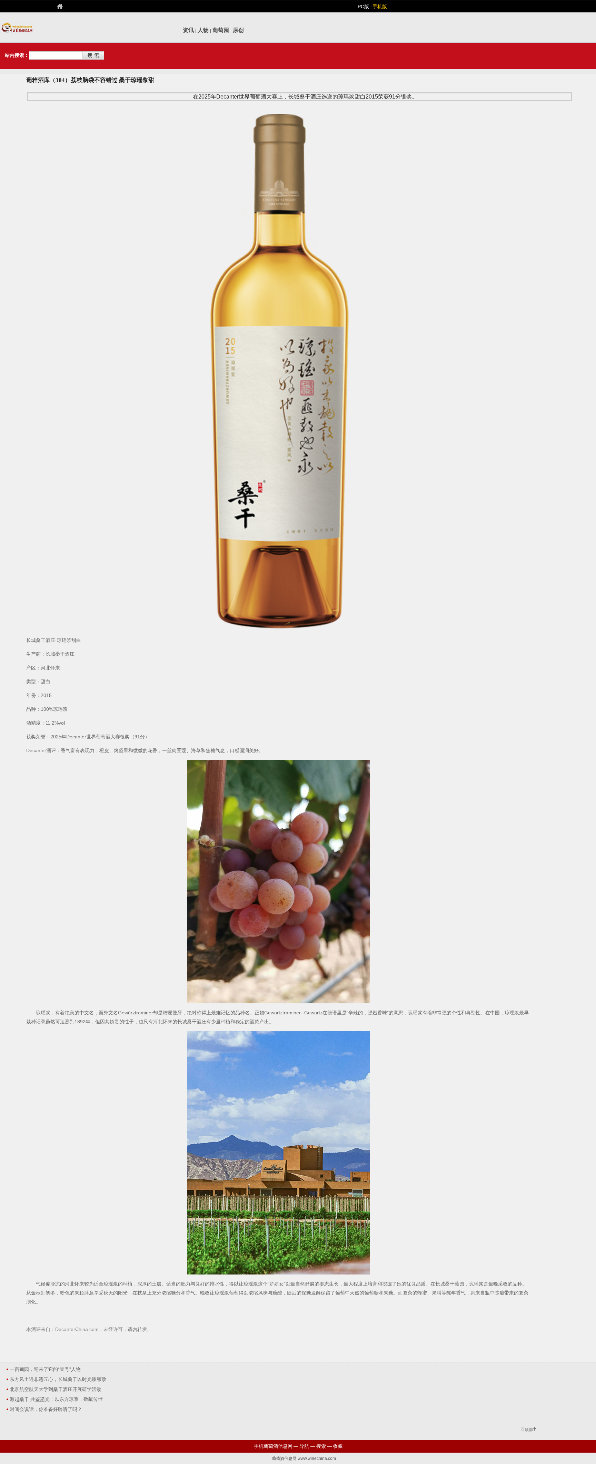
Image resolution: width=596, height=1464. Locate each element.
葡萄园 (220, 30)
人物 (203, 30)
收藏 (337, 1446)
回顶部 (526, 1429)
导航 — (307, 1446)
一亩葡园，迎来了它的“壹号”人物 (45, 1369)
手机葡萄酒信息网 (273, 1446)
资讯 (188, 30)
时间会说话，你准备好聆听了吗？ (46, 1409)
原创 (238, 30)
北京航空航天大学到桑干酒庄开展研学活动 (55, 1389)
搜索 (321, 1446)
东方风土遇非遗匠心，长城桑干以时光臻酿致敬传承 (58, 1380)
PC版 (364, 6)
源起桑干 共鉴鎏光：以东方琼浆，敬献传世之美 (56, 1400)
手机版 (379, 6)
